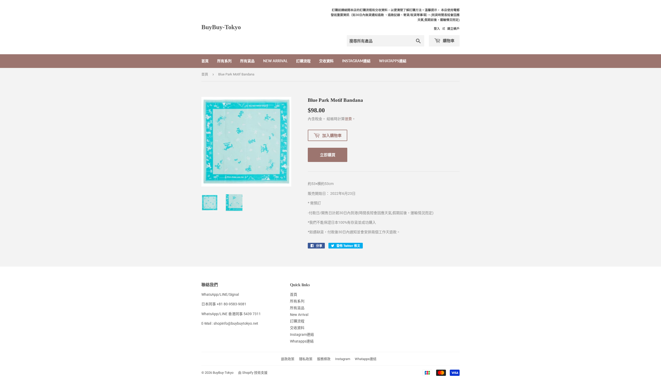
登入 (437, 28)
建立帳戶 (453, 28)
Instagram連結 (356, 61)
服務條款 (323, 359)
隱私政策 (305, 359)
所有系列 (224, 61)
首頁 (205, 61)
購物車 (448, 40)
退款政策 (287, 359)
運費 (348, 119)
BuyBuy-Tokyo (221, 27)
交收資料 (326, 61)
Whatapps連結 (392, 61)
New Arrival (275, 61)
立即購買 (327, 154)
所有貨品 (247, 61)
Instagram (342, 359)
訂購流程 (303, 61)
